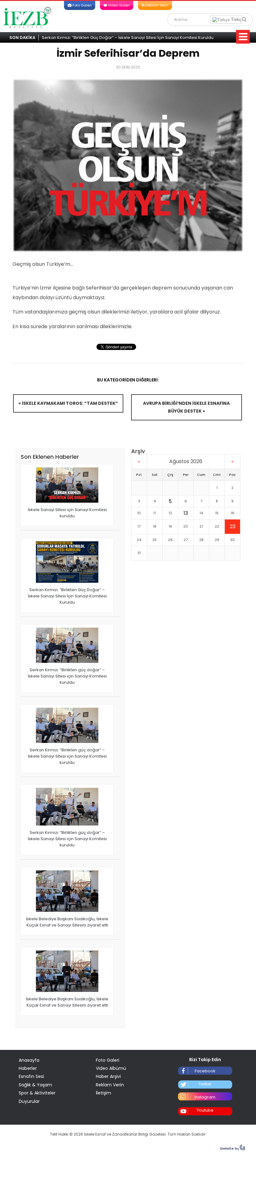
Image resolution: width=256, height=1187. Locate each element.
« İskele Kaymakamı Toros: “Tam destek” (68, 403)
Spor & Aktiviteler (37, 1093)
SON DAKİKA (22, 38)
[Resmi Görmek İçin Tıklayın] (128, 165)
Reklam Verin (156, 5)
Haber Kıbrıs (27, 17)
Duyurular (29, 1101)
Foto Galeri (81, 5)
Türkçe (237, 19)
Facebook (205, 1071)
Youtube (205, 1110)
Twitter (205, 1084)
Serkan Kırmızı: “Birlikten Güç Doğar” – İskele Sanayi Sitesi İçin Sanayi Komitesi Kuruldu (128, 38)
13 (186, 513)
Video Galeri (118, 5)
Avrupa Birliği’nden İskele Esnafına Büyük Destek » (186, 407)
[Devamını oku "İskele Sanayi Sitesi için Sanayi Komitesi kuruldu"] (67, 485)
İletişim (103, 1093)
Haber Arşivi (108, 1076)
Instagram (204, 1097)
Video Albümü (111, 1068)
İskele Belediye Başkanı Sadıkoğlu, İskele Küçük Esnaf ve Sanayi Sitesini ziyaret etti (67, 922)
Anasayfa (29, 1060)
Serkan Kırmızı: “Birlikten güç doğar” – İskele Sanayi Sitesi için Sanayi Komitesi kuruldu (67, 676)
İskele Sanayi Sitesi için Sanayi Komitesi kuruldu (67, 513)
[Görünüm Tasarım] (232, 1148)
